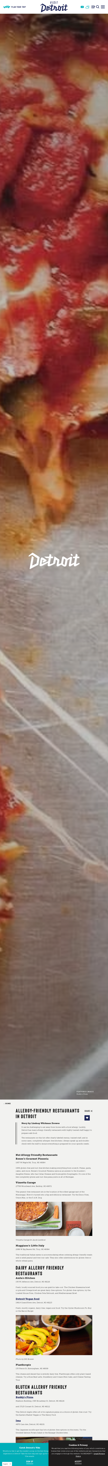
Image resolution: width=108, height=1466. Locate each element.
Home (8, 1103)
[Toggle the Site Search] (97, 6)
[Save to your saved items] (87, 1118)
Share (87, 1111)
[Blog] (93, 6)
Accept (78, 1461)
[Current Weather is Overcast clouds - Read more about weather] (88, 7)
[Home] (54, 6)
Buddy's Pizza (24, 1397)
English (5, 1464)
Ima (18, 1420)
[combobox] (7, 1464)
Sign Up (29, 1461)
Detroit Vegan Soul (28, 1299)
